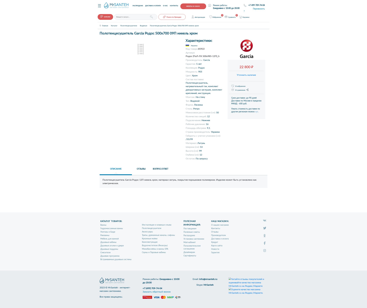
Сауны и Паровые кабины (154, 252)
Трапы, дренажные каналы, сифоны (158, 235)
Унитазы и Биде (107, 232)
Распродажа (138, 5)
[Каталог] (114, 23)
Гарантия (215, 253)
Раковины (104, 235)
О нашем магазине (220, 225)
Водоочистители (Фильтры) (155, 246)
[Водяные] (143, 23)
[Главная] (105, 23)
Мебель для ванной (109, 239)
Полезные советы (192, 232)
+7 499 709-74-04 (256, 5)
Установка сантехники (194, 239)
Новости (215, 249)
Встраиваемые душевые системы (115, 260)
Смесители (105, 253)
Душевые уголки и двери (112, 246)
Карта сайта (216, 246)
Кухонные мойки (149, 239)
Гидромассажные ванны (111, 229)
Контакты (174, 5)
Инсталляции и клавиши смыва (156, 225)
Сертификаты (190, 256)
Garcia (206, 60)
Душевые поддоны (109, 249)
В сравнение (240, 90)
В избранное (240, 86)
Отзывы (214, 232)
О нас (165, 5)
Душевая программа (109, 256)
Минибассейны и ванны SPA (155, 249)
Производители (218, 235)
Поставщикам (190, 229)
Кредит (214, 242)
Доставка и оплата (153, 5)
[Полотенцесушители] (128, 23)
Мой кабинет (190, 242)
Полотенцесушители (151, 228)
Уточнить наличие (246, 75)
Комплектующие (149, 242)
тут (256, 112)
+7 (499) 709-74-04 (152, 288)
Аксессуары (147, 232)
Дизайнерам (189, 252)
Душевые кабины (108, 242)
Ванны (103, 225)
